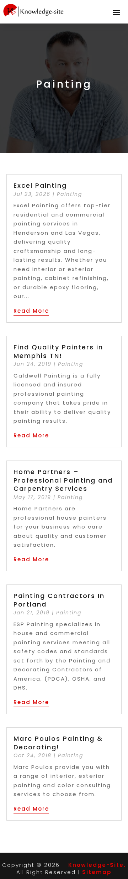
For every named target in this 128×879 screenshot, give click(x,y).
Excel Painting (40, 185)
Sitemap (97, 872)
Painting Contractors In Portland (59, 599)
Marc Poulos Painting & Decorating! (58, 742)
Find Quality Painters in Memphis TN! (58, 351)
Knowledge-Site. (97, 865)
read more (31, 310)
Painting (69, 194)
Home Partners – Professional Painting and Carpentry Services (63, 480)
